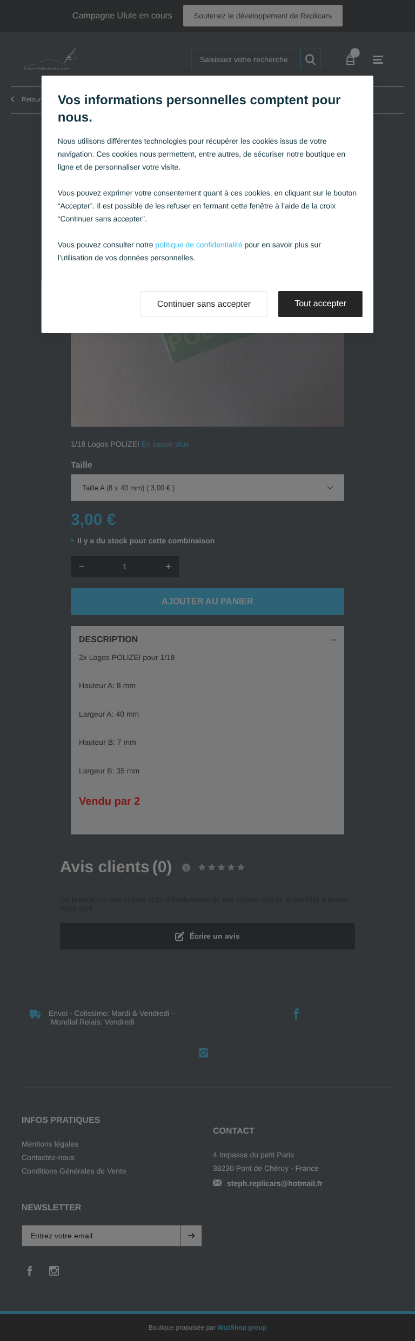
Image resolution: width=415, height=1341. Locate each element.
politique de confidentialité (198, 244)
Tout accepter (320, 303)
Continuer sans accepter (204, 304)
